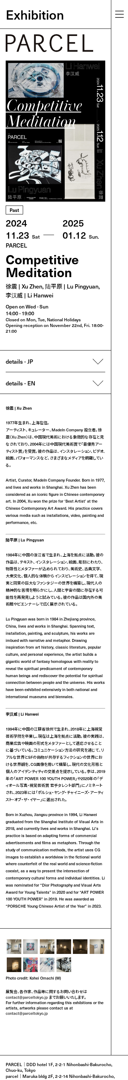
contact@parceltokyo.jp (27, 997)
